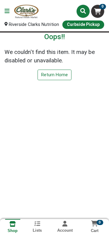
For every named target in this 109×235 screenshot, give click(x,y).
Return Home (54, 74)
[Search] (83, 11)
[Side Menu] (7, 11)
